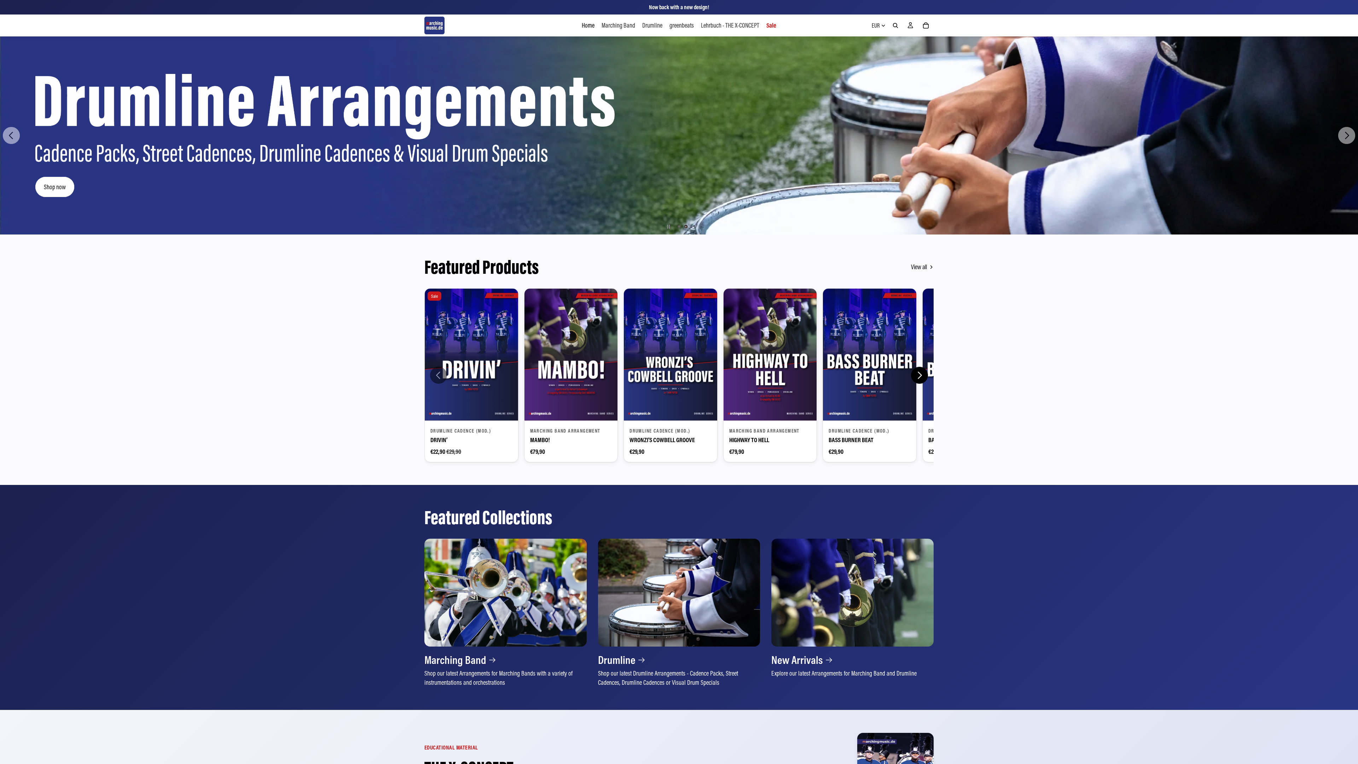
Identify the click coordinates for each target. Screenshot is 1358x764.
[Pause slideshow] (668, 227)
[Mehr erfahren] (505, 613)
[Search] (895, 25)
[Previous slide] (11, 135)
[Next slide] (1346, 135)
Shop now (55, 187)
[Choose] (507, 409)
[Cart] (926, 25)
